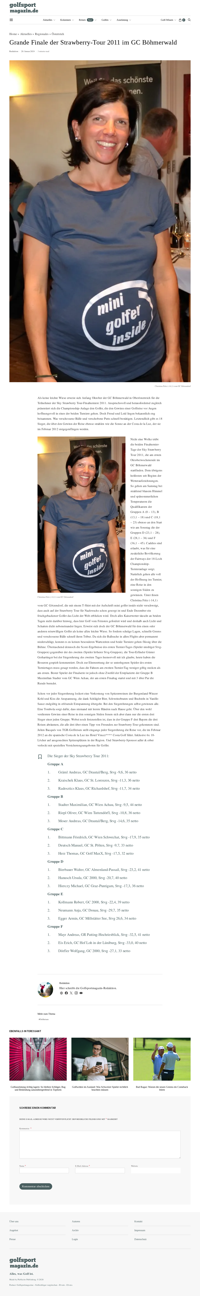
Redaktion (13, 51)
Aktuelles (47, 20)
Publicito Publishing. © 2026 (31, 1279)
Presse (12, 1239)
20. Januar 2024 (28, 51)
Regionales (42, 34)
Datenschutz (140, 1239)
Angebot (13, 1230)
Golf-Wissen (167, 20)
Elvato (62, 1285)
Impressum (139, 1230)
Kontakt (138, 1221)
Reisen (85, 19)
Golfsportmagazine (25, 1285)
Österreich (58, 34)
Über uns (13, 1221)
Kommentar (24, 1128)
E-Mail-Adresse (82, 1165)
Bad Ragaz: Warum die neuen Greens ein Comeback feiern (162, 1088)
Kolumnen (65, 20)
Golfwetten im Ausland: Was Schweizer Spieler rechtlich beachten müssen (100, 1088)
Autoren (76, 1221)
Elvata (69, 1285)
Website (134, 1165)
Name (22, 1165)
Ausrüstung (122, 20)
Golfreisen (44, 1019)
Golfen (105, 20)
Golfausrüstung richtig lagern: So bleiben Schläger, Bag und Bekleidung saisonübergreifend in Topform (38, 1088)
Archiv (75, 1230)
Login (75, 1239)
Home (13, 34)
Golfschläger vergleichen (46, 1285)
